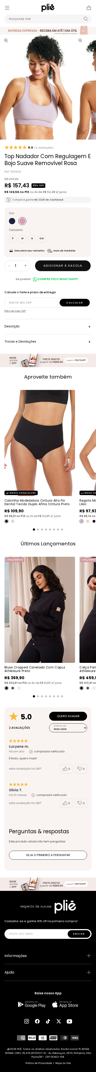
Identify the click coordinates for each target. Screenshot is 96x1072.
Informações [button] (15, 955)
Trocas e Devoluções (47, 342)
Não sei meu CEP (15, 311)
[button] (7, 7)
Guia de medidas (64, 250)
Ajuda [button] (9, 972)
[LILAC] (81, 521)
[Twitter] (59, 1021)
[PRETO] (6, 521)
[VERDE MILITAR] (13, 688)
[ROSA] (22, 221)
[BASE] (13, 521)
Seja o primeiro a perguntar (48, 855)
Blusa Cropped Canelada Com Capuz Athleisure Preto (34, 669)
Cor (11, 213)
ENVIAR (79, 934)
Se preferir (47, 279)
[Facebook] (37, 1021)
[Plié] (48, 907)
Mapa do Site (63, 1063)
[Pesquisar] (86, 19)
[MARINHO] (12, 221)
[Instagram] (26, 1021)
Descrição (47, 326)
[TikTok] (48, 1021)
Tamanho (16, 230)
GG (42, 238)
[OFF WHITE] (19, 688)
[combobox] (48, 19)
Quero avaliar (68, 716)
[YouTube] (69, 1021)
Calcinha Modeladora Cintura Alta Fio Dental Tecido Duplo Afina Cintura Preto (37, 502)
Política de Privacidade (38, 1063)
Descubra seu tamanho (30, 250)
